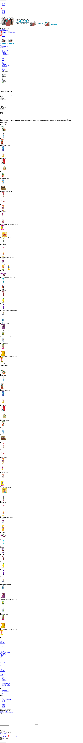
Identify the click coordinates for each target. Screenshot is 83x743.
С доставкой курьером (6, 685)
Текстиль (4, 62)
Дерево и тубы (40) (5, 54)
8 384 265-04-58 (2, 29)
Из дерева (4, 677)
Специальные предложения (6, 699)
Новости (3, 705)
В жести (3, 678)
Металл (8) (4, 53)
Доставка (3, 3)
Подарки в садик (5, 692)
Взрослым (4, 66)
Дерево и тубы (5, 65)
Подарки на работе (5, 691)
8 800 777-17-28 (2, 26)
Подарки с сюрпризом (6, 683)
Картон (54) (4, 52)
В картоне (4, 679)
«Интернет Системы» (3, 711)
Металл (4, 64)
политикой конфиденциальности (22, 724)
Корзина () (6, 729)
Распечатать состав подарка (12, 115)
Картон (4, 63)
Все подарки (5, 61)
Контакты (4, 14)
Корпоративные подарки (6, 693)
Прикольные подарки (5, 684)
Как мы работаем (5, 698)
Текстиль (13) (4, 51)
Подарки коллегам (5, 690)
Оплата (3, 4)
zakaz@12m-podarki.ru (4, 30)
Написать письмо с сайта (13, 736)
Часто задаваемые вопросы (4, 734)
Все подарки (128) (5, 50)
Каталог (3, 10)
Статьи (3, 707)
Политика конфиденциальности (5, 716)
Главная (3, 68)
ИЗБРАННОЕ (5, 32)
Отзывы (3, 5)
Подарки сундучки (5, 680)
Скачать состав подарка (4, 115)
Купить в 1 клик (3, 99)
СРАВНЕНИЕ (12, 32)
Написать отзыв (3, 733)
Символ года (4, 686)
